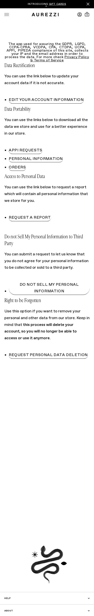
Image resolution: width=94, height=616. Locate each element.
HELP (7, 598)
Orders (17, 167)
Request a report (30, 217)
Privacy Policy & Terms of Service (59, 59)
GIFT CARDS (57, 4)
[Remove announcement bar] (88, 4)
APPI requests (25, 150)
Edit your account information (46, 99)
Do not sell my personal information (49, 288)
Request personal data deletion (48, 355)
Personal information (36, 158)
